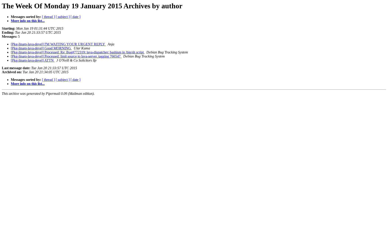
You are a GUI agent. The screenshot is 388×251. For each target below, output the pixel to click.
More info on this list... (28, 21)
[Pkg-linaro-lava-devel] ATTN (33, 60)
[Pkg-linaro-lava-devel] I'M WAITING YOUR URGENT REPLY (58, 44)
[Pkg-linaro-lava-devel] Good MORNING (41, 48)
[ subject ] (63, 17)
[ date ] (75, 17)
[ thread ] (48, 17)
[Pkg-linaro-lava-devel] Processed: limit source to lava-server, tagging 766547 (66, 56)
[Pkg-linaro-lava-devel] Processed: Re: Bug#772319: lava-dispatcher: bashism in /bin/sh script (78, 52)
